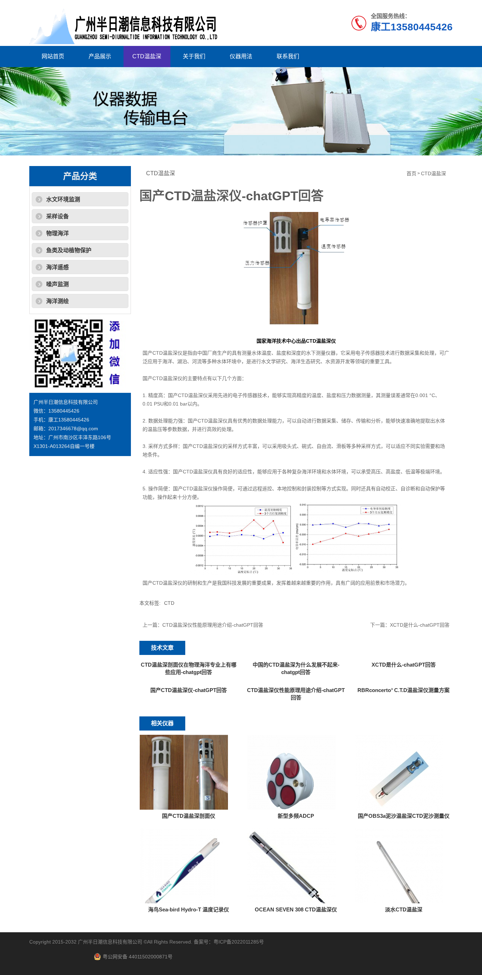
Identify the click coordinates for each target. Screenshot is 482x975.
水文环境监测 (63, 199)
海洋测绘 (57, 301)
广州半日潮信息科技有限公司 (110, 942)
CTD (169, 603)
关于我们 (194, 56)
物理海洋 (57, 233)
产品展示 (100, 56)
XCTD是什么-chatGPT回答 (420, 625)
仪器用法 (241, 56)
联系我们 (288, 56)
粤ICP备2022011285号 (238, 942)
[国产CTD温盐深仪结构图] (296, 538)
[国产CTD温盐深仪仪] (296, 268)
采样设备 (57, 216)
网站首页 (53, 56)
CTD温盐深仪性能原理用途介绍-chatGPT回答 (212, 625)
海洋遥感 (57, 267)
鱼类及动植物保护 (68, 250)
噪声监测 (57, 284)
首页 (411, 173)
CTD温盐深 (146, 56)
